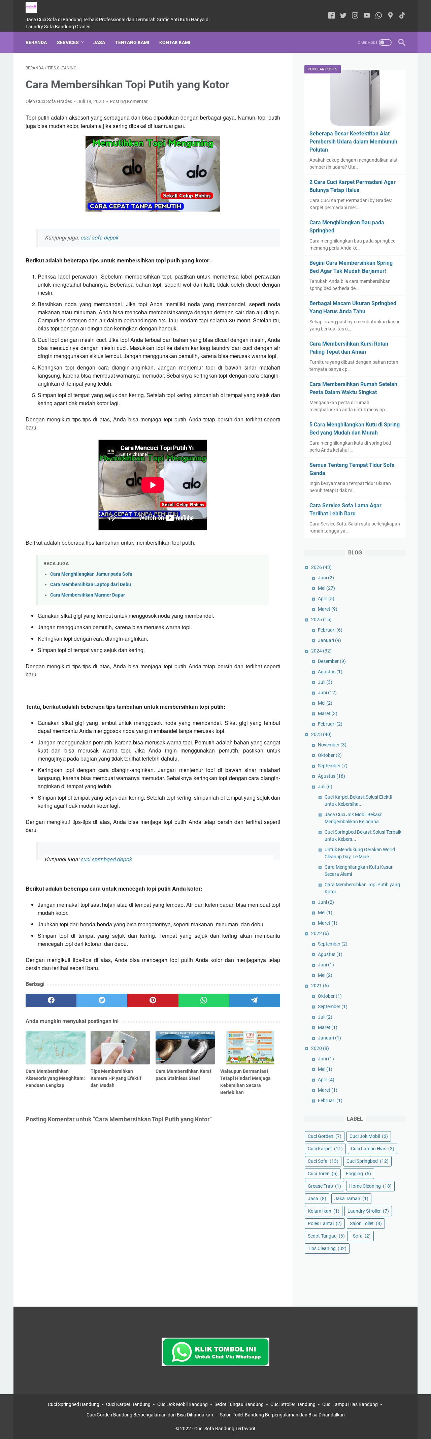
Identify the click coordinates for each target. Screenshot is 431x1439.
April (326, 598)
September (332, 765)
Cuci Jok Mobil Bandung (182, 1404)
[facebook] (51, 1000)
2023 (321, 734)
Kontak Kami (174, 42)
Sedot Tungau (326, 1236)
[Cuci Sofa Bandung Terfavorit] (35, 7)
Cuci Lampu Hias (372, 1148)
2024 (321, 650)
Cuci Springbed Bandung (73, 1404)
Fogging (358, 1173)
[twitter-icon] (343, 16)
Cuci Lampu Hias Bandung (350, 1404)
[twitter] (101, 1000)
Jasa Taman (351, 1198)
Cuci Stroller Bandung (293, 1404)
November (332, 744)
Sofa (362, 1236)
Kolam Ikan (323, 1211)
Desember (332, 661)
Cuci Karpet (325, 1148)
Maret (327, 609)
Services (68, 42)
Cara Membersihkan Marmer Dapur (87, 595)
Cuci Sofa (323, 1161)
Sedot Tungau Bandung (239, 1404)
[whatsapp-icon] (378, 16)
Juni (326, 577)
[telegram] (254, 1000)
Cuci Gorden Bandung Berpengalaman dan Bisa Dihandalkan (150, 1414)
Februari (330, 630)
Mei (326, 588)
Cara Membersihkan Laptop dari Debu (90, 584)
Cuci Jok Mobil (369, 1136)
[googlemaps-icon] (390, 16)
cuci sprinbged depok (106, 859)
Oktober (330, 755)
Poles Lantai (325, 1223)
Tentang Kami (132, 42)
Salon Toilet (366, 1223)
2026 (321, 567)
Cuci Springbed (367, 1161)
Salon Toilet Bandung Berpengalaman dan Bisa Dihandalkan (282, 1414)
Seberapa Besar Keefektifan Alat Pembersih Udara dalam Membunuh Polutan (353, 141)
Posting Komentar (129, 101)
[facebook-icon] (331, 16)
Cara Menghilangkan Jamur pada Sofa (91, 574)
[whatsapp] (203, 1000)
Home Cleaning (370, 1186)
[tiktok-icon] (402, 16)
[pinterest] (152, 1000)
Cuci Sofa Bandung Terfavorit (225, 1428)
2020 (320, 1048)
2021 (320, 985)
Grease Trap (324, 1186)
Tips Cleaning (327, 1248)
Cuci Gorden (324, 1136)
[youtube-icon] (367, 16)
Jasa (99, 42)
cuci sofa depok (99, 237)
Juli (325, 682)
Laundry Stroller (368, 1211)
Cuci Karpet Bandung (128, 1404)
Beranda (36, 42)
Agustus (330, 671)
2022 (320, 933)
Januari (329, 640)
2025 (321, 619)
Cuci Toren (323, 1173)
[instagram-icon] (355, 16)
